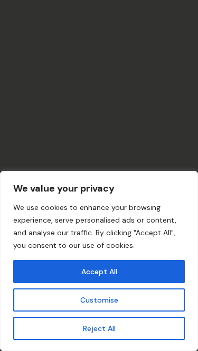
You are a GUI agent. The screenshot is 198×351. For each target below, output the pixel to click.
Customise (99, 300)
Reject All (99, 328)
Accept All (99, 271)
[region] (99, 261)
